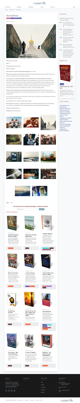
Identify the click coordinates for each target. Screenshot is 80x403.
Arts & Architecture (64, 105)
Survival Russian (46, 311)
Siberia (11, 202)
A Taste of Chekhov (30, 352)
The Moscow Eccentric (11, 311)
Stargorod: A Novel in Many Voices (31, 235)
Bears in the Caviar (13, 273)
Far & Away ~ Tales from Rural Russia (13, 353)
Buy (61, 84)
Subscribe (30, 7)
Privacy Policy (20, 400)
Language (49, 324)
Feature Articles (64, 115)
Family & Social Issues (65, 113)
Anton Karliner (11, 21)
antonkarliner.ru (15, 108)
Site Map (26, 400)
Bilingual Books (46, 248)
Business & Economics (65, 108)
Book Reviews (63, 107)
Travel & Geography (65, 126)
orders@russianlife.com (65, 390)
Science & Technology (65, 124)
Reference (45, 326)
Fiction (27, 248)
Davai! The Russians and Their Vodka (13, 235)
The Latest (7, 7)
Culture (27, 286)
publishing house (8, 385)
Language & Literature (65, 118)
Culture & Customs (64, 110)
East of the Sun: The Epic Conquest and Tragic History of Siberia (30, 313)
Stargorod (27, 238)
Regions (12, 18)
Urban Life (62, 127)
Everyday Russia (18, 18)
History (8, 18)
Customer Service (39, 400)
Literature (49, 286)
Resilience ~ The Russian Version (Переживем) (46, 354)
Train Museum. (45, 105)
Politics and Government (66, 121)
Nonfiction (11, 248)
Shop (42, 7)
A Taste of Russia (30, 273)
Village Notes (63, 129)
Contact (53, 7)
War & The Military (64, 130)
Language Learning (46, 249)
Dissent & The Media (65, 111)
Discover (19, 7)
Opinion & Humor (64, 119)
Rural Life (62, 122)
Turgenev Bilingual (47, 233)
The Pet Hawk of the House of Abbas (47, 273)
